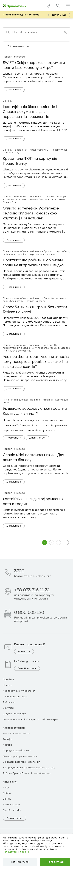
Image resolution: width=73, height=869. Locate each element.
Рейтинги (9, 702)
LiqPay (7, 798)
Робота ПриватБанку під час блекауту (27, 773)
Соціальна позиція (14, 713)
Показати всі (14, 818)
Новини (7, 685)
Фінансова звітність (15, 696)
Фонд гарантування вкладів (20, 756)
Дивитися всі (37, 437)
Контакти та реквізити (16, 733)
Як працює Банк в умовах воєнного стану (29, 767)
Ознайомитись (27, 668)
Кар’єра (7, 744)
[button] (68, 5)
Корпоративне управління (19, 691)
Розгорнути (14, 437)
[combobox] (36, 46)
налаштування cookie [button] (16, 852)
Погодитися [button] (55, 861)
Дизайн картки (12, 810)
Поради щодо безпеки (17, 750)
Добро (7, 793)
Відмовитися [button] (20, 861)
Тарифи (7, 739)
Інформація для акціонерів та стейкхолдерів (30, 719)
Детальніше (59, 14)
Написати (24, 651)
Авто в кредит (11, 804)
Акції (6, 787)
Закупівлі (8, 708)
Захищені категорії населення (21, 762)
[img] (14, 5)
